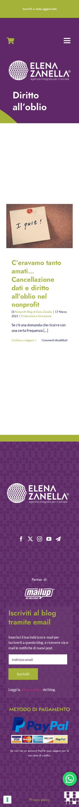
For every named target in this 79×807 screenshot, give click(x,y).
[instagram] (39, 538)
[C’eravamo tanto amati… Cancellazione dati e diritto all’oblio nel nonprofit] (39, 226)
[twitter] (30, 538)
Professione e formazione (36, 316)
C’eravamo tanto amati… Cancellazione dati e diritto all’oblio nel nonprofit (36, 226)
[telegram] (58, 538)
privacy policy (31, 689)
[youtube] (48, 538)
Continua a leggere (23, 340)
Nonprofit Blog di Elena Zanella (33, 312)
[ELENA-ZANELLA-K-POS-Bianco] (39, 61)
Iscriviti (23, 674)
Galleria (43, 226)
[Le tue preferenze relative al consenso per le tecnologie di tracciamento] (7, 800)
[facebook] (21, 538)
